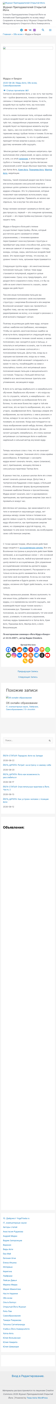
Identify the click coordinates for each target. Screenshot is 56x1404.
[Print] (25, 655)
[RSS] (30, 655)
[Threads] (42, 655)
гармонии (23, 158)
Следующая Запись (28, 677)
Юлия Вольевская (12, 1338)
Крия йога (23, 169)
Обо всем (32, 83)
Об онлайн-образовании (21, 702)
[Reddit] (19, 649)
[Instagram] (34, 30)
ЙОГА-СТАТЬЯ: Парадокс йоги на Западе (23, 755)
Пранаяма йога (36, 169)
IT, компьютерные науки (17, 707)
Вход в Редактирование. (28, 1376)
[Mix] (42, 649)
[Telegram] (21, 30)
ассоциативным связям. (31, 548)
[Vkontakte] (19, 655)
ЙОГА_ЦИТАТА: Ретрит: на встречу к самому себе (27, 765)
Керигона (7, 1271)
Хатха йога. (8, 1333)
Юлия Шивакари (11, 1346)
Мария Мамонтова (12, 1289)
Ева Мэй (7, 1254)
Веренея (7, 1245)
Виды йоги (21, 83)
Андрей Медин (10, 1236)
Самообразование (12, 85)
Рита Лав (7, 1311)
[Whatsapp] (47, 649)
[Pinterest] (30, 649)
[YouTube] (26, 30)
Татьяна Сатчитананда (14, 1324)
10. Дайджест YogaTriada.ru (16, 1218)
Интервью (8, 1267)
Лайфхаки (33, 707)
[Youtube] (47, 655)
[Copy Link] (25, 660)
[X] (14, 649)
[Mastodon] (36, 649)
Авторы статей (10, 1227)
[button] (43, 30)
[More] (30, 660)
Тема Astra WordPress (37, 1398)
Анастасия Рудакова (13, 1231)
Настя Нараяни (10, 1293)
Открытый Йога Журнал (14, 1307)
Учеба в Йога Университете (16, 1329)
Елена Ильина (10, 1262)
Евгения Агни (9, 1258)
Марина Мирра (10, 1284)
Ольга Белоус (9, 1302)
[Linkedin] (25, 649)
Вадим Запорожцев (12, 1240)
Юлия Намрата (10, 1342)
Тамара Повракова (12, 1320)
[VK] (30, 30)
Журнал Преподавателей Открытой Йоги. (24, 9)
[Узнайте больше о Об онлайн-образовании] (19, 697)
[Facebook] (8, 649)
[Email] (8, 655)
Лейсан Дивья (10, 1280)
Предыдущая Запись (28, 672)
